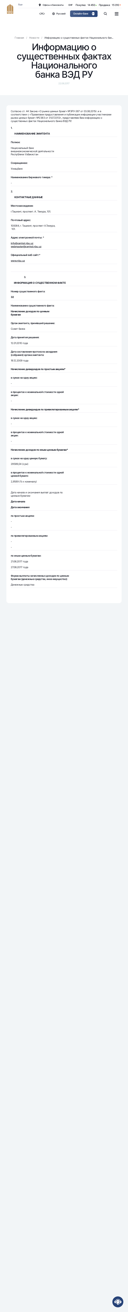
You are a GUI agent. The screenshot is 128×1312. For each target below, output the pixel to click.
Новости (34, 37)
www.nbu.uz (18, 260)
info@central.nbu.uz (22, 243)
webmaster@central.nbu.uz (26, 246)
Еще (20, 4)
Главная (19, 37)
